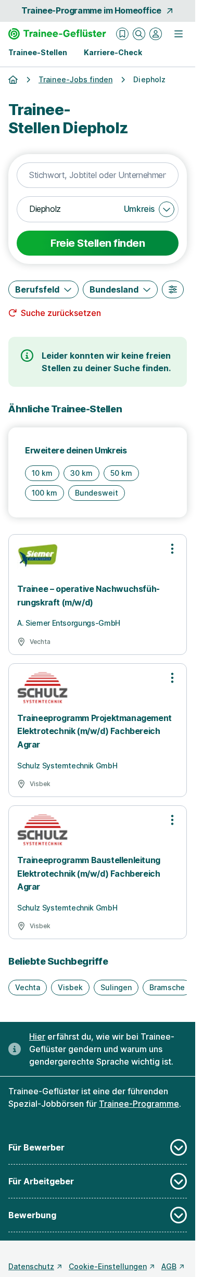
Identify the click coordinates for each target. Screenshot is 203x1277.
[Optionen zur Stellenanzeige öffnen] (172, 548)
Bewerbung (32, 1215)
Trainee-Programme (139, 1103)
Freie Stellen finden (97, 243)
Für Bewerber (36, 1147)
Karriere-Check (113, 52)
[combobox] (98, 175)
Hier (37, 1036)
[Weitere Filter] (173, 289)
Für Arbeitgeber (41, 1181)
